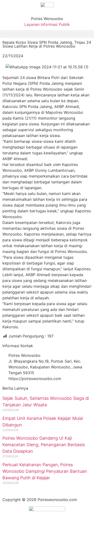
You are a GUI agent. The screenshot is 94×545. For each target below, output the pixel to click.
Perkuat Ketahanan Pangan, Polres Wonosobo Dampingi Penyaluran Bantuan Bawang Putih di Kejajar (44, 471)
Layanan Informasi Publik (47, 24)
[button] (47, 34)
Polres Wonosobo (47, 18)
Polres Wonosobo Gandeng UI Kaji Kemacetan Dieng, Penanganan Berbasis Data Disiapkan (43, 445)
